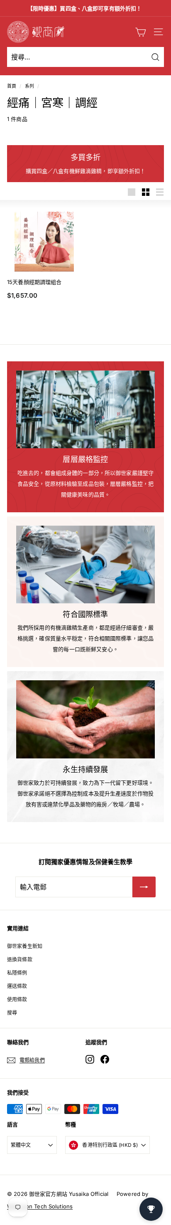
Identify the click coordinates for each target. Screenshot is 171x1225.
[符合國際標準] (85, 565)
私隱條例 (17, 973)
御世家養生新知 (24, 946)
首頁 (11, 86)
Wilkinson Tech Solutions (40, 1206)
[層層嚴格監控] (85, 409)
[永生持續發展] (85, 719)
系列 (29, 86)
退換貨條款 (19, 959)
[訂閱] (144, 887)
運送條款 (17, 986)
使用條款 (17, 999)
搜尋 (12, 1013)
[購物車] (140, 31)
